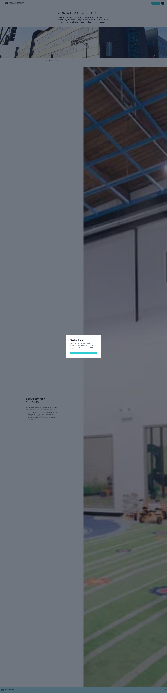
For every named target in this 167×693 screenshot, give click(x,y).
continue (83, 352)
